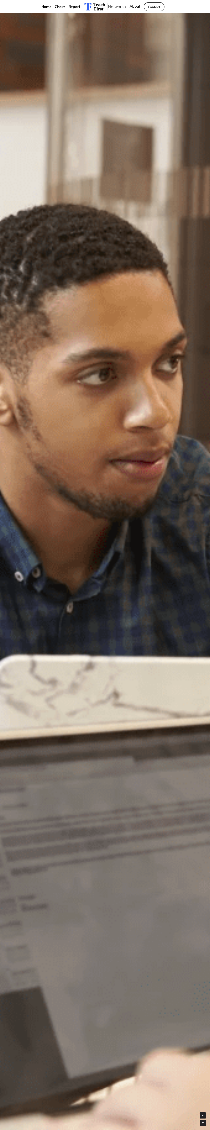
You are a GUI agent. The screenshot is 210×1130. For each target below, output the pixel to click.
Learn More (23, 1103)
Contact (154, 7)
